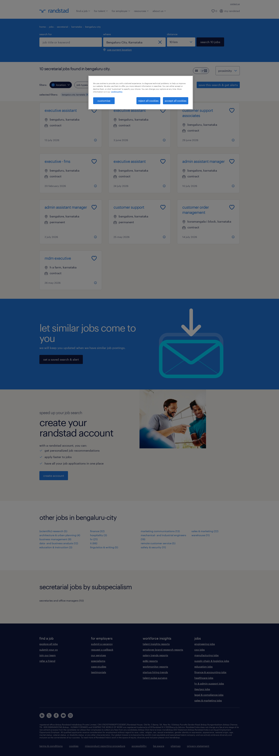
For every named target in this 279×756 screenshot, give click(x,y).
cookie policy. (117, 92)
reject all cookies (148, 100)
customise (104, 100)
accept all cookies (175, 100)
